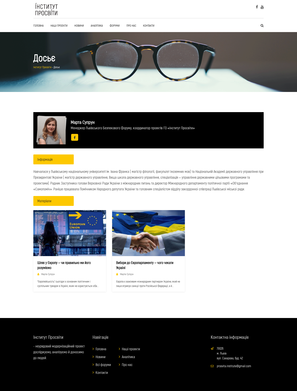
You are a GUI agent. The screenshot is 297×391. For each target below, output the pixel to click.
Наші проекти (59, 25)
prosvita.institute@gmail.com (234, 366)
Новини (79, 25)
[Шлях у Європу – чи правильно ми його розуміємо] (70, 233)
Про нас (131, 25)
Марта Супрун (48, 274)
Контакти (148, 25)
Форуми (115, 25)
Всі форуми (103, 364)
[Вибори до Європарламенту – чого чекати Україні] (148, 233)
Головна (38, 25)
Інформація (45, 159)
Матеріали (44, 201)
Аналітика (97, 25)
